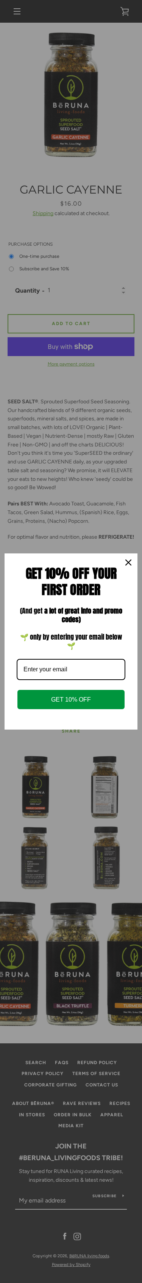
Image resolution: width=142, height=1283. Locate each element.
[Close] (128, 562)
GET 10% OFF (71, 699)
